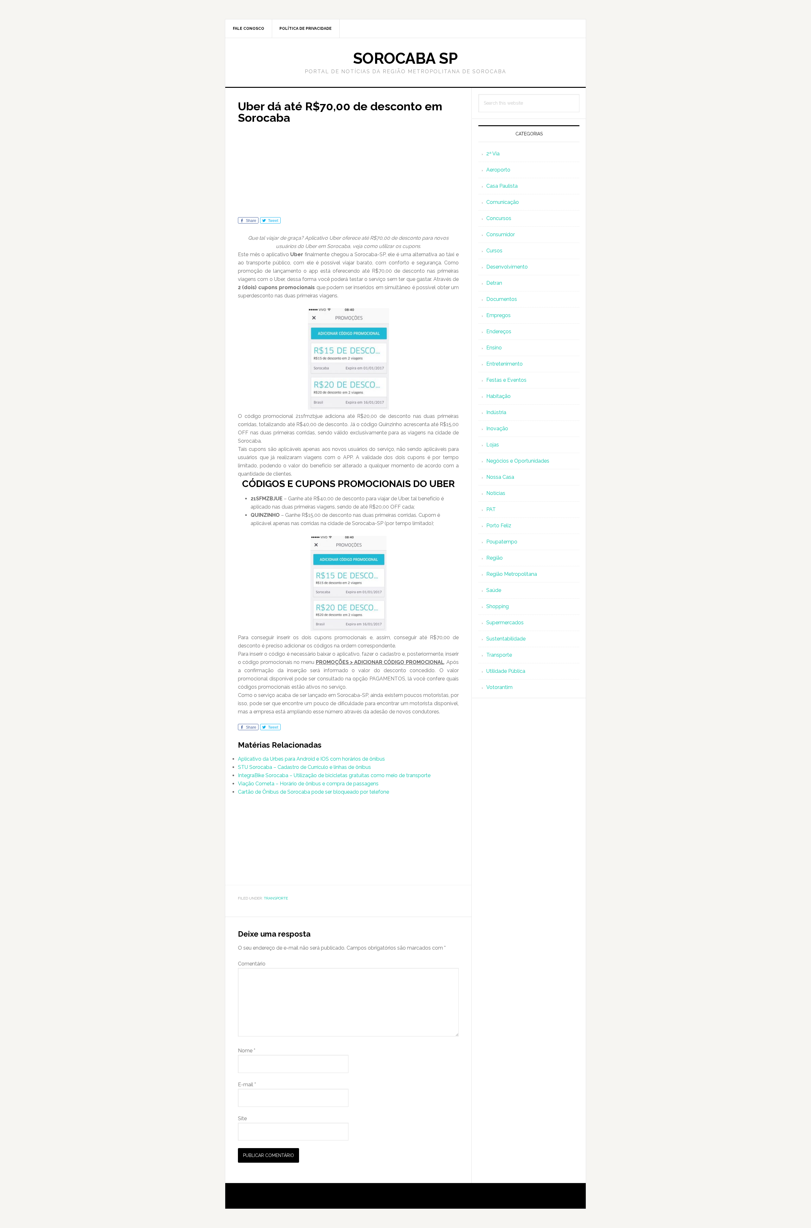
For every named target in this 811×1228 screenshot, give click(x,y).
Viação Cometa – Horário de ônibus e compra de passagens (308, 784)
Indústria (496, 412)
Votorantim (499, 687)
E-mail (247, 1085)
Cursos (494, 251)
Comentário (251, 964)
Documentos (501, 299)
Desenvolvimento (507, 267)
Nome (246, 1051)
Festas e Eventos (506, 380)
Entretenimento (504, 364)
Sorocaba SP (405, 58)
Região (494, 558)
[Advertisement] (348, 172)
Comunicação (502, 202)
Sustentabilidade (506, 639)
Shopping (497, 606)
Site (242, 1118)
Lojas (492, 445)
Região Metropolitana (511, 574)
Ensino (494, 348)
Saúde (493, 590)
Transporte (276, 898)
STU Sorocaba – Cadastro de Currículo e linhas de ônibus (304, 767)
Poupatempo (501, 542)
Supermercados (505, 623)
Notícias (495, 493)
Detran (494, 283)
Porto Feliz (498, 526)
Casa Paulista (502, 186)
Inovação (497, 429)
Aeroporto (498, 170)
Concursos (498, 218)
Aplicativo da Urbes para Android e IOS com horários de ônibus (311, 759)
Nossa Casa (500, 477)
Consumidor (500, 234)
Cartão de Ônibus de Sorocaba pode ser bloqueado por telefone (313, 792)
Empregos (498, 315)
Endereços (498, 331)
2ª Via (493, 154)
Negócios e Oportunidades (517, 461)
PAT (491, 509)
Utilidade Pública (505, 671)
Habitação (498, 396)
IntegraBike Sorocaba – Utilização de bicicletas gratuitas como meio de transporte (334, 775)
